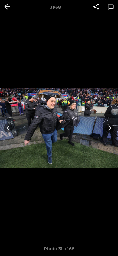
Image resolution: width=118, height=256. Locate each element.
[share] (96, 7)
